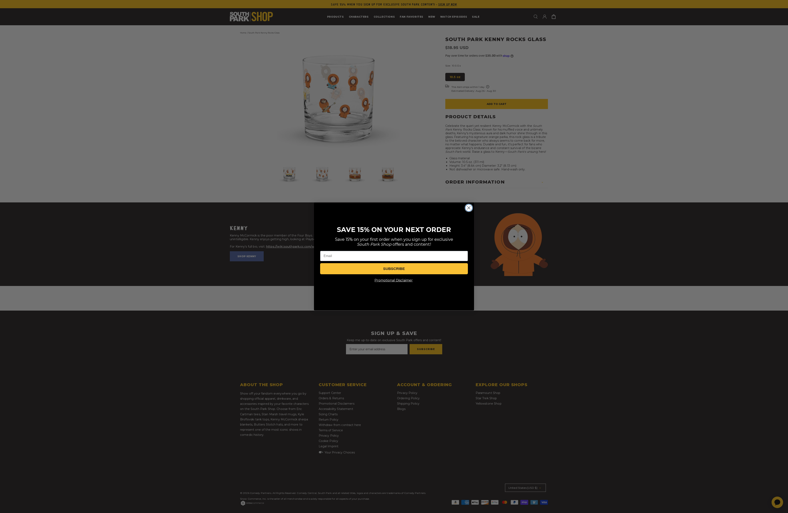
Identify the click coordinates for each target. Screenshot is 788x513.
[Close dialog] (468, 207)
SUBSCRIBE (394, 269)
